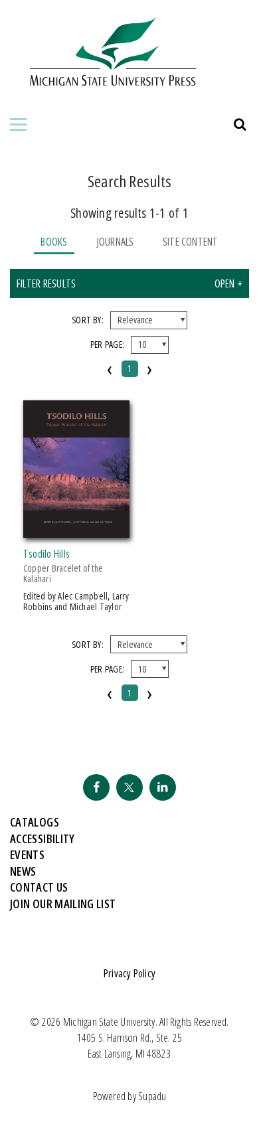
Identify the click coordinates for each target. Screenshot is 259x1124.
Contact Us (39, 887)
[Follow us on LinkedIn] (162, 787)
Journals (115, 241)
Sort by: (88, 319)
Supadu (152, 1096)
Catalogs (34, 822)
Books (54, 241)
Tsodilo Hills (46, 553)
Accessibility (42, 838)
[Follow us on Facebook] (96, 787)
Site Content (190, 241)
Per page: (107, 344)
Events (27, 854)
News (23, 871)
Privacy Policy (129, 973)
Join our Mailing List (63, 904)
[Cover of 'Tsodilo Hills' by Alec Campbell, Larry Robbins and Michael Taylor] (76, 530)
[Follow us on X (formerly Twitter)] (129, 787)
